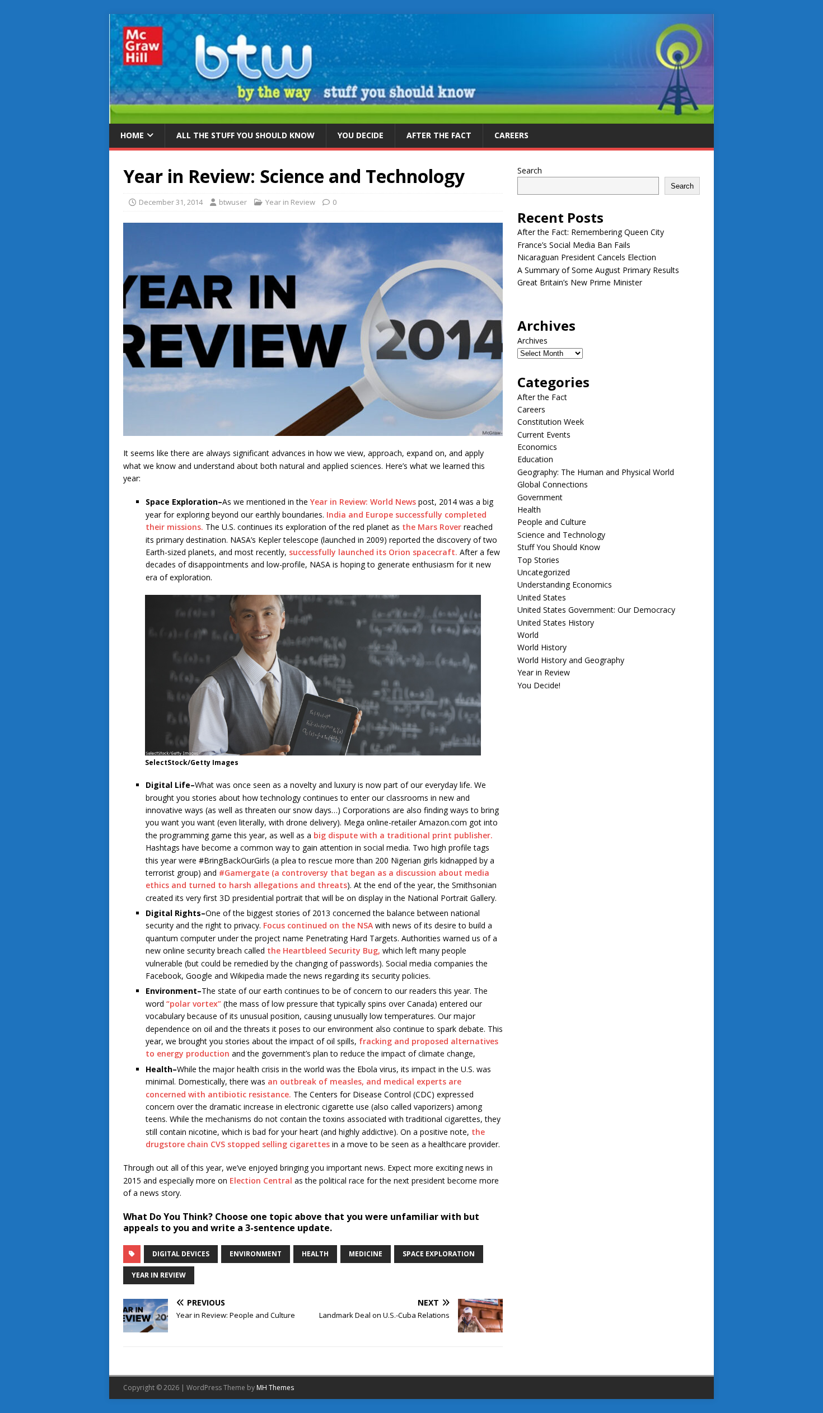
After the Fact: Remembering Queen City (590, 232)
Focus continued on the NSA (318, 925)
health (315, 1254)
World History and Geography (570, 660)
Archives (532, 340)
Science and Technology (561, 534)
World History (542, 647)
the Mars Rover (431, 527)
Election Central (261, 1180)
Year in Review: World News (364, 501)
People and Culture (551, 522)
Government (540, 497)
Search (529, 170)
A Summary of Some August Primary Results (598, 270)
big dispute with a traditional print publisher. (403, 835)
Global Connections (552, 484)
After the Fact (438, 135)
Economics (537, 447)
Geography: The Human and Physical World (595, 472)
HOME (132, 135)
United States (541, 597)
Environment (256, 1254)
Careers (511, 135)
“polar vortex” (193, 1003)
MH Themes (275, 1387)
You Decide (361, 135)
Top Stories (538, 560)
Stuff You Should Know (558, 547)
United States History (555, 622)
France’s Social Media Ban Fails (573, 245)
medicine (365, 1254)
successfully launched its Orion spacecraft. (373, 552)
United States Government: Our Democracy (596, 609)
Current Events (544, 434)
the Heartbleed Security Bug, (323, 950)
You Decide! (538, 685)
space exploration (439, 1254)
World (528, 635)
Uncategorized (543, 572)
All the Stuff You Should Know (245, 135)
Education (535, 459)
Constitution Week (550, 421)
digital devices (180, 1254)
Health (529, 509)
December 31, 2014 (171, 202)
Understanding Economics (564, 584)
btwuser (233, 202)
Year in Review (290, 202)
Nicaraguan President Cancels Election (586, 257)
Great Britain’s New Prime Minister (579, 282)
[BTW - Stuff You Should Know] (411, 117)
